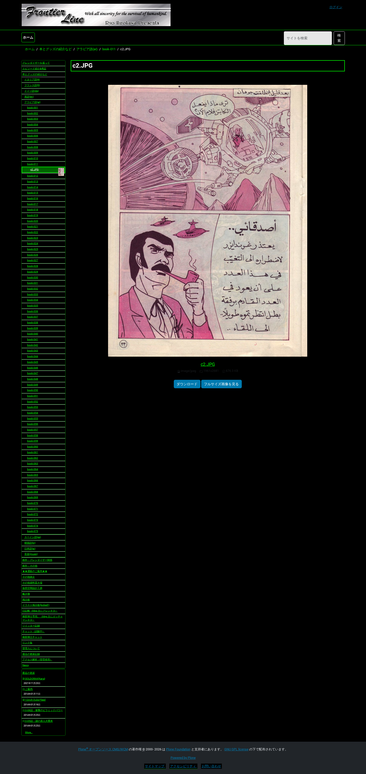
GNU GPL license (236, 749)
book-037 (32, 316)
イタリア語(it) (32, 79)
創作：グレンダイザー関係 (37, 560)
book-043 (32, 350)
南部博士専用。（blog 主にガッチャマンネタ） (42, 618)
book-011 (109, 49)
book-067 (32, 486)
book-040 (32, 333)
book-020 (32, 221)
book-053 (32, 407)
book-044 (32, 356)
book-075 (32, 531)
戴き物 (26, 593)
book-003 (32, 118)
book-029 (32, 271)
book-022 (32, 232)
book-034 (32, 299)
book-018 (32, 209)
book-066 (32, 480)
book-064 (32, 469)
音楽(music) (31, 554)
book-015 (32, 192)
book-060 (32, 446)
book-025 (32, 249)
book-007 (32, 141)
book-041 (32, 339)
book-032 (32, 288)
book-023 (32, 238)
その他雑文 (28, 577)
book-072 (32, 514)
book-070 (32, 503)
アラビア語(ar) (87, 49)
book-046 (32, 367)
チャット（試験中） (33, 631)
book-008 (32, 147)
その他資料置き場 (32, 582)
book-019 (32, 215)
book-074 (32, 525)
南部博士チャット (32, 637)
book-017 (32, 204)
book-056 (32, 424)
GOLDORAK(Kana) (35, 678)
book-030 (32, 277)
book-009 (32, 152)
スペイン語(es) (32, 537)
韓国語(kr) (29, 542)
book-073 (32, 520)
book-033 (32, 294)
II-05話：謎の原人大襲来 (39, 721)
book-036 (32, 311)
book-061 (32, 452)
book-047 (32, 373)
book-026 (32, 254)
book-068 (32, 491)
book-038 (32, 322)
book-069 (32, 497)
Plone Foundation (178, 749)
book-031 (32, 283)
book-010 (32, 158)
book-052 (32, 401)
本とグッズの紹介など (55, 49)
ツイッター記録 (31, 625)
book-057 (32, 429)
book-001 (32, 107)
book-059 (32, 440)
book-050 (32, 390)
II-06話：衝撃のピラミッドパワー (44, 710)
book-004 (32, 124)
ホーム (28, 37)
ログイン (335, 7)
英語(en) (29, 96)
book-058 (32, 435)
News (25, 665)
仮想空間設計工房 (32, 588)
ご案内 (29, 689)
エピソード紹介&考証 (34, 68)
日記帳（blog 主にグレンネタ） (40, 610)
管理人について (31, 648)
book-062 (32, 458)
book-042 (32, 345)
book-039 (32, 328)
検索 (339, 38)
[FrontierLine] (96, 14)
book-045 (32, 362)
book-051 (32, 395)
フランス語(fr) (32, 85)
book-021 (32, 226)
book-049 (32, 384)
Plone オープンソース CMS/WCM (103, 749)
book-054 (32, 412)
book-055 (32, 418)
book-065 (32, 475)
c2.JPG (208, 364)
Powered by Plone (183, 758)
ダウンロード (187, 384)
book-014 (32, 187)
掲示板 (26, 599)
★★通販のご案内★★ (34, 571)
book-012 (32, 175)
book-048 (32, 379)
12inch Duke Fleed (35, 699)
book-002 (32, 113)
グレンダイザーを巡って (36, 62)
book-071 (32, 508)
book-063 (32, 463)
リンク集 (27, 642)
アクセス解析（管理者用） (37, 659)
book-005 (32, 130)
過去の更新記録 (31, 654)
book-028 (32, 266)
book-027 (32, 260)
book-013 (32, 181)
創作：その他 (29, 565)
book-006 (32, 135)
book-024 (32, 243)
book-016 (32, 198)
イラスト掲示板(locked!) (35, 605)
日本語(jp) (29, 548)
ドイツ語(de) (31, 91)
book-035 (32, 305)
